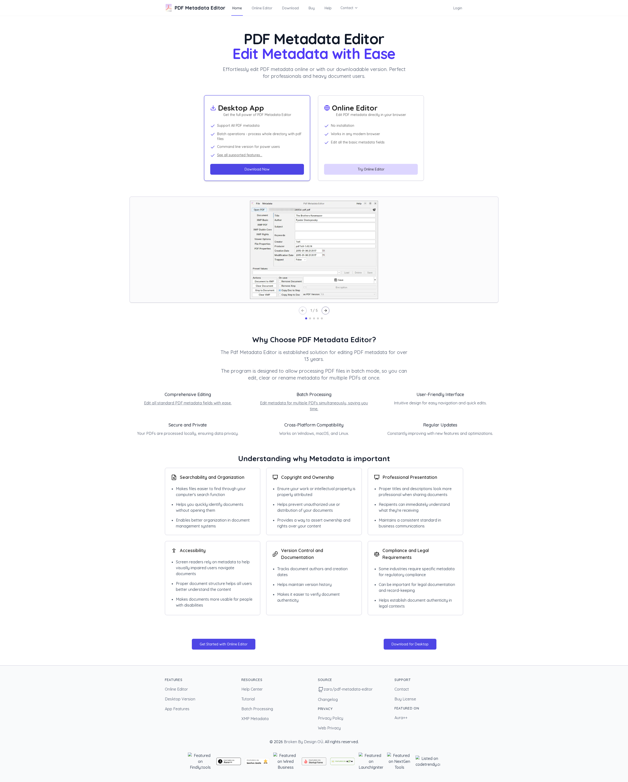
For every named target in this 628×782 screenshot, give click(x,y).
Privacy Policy (330, 718)
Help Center (252, 689)
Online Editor (262, 8)
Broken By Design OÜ (303, 741)
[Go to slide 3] (314, 318)
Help (328, 8)
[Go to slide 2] (310, 318)
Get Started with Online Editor (224, 644)
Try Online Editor (371, 169)
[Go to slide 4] (318, 318)
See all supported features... (239, 155)
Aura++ (400, 717)
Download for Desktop (410, 644)
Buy (312, 8)
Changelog (328, 699)
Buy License (405, 699)
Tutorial (248, 699)
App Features (177, 708)
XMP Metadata (255, 718)
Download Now (257, 169)
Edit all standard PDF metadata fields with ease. (188, 402)
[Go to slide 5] (322, 318)
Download (290, 8)
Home (237, 8)
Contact (346, 8)
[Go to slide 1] (306, 318)
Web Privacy (329, 727)
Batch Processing (257, 708)
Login (457, 8)
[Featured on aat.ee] (342, 761)
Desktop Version (180, 699)
